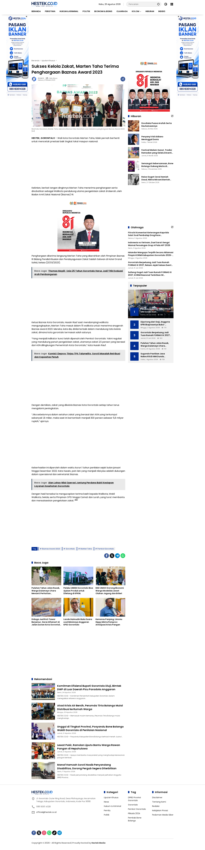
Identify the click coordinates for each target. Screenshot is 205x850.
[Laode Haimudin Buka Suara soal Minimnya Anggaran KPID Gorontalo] (78, 607)
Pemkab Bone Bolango (134, 819)
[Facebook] (106, 555)
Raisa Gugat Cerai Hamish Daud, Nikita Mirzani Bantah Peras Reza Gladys (155, 178)
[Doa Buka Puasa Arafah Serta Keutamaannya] (133, 125)
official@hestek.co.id (46, 812)
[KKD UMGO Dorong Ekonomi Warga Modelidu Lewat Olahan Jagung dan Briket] (110, 576)
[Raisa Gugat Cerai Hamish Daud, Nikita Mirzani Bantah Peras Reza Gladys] (133, 179)
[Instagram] (44, 833)
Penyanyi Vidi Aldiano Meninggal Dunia (152, 138)
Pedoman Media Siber (162, 814)
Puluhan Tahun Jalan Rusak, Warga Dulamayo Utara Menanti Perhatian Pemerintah (46, 591)
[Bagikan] (122, 79)
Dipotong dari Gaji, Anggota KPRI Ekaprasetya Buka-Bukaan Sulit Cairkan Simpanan (155, 323)
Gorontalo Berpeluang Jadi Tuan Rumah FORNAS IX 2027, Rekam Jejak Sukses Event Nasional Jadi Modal (149, 264)
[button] (158, 4)
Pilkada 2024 (134, 813)
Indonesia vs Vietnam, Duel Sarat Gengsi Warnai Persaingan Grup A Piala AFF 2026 (149, 244)
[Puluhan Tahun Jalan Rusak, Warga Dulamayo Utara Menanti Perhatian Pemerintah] (46, 576)
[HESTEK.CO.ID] (44, 4)
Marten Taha (86, 548)
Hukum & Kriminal (112, 806)
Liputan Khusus (111, 797)
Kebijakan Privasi (160, 810)
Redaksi (155, 806)
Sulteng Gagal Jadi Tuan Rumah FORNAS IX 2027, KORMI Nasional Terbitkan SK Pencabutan (150, 273)
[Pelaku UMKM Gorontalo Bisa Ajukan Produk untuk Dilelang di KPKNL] (78, 576)
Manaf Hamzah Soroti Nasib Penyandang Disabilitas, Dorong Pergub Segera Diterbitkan (86, 766)
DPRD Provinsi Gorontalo (134, 799)
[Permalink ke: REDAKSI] (35, 79)
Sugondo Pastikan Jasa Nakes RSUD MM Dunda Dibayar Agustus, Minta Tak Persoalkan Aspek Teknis (155, 355)
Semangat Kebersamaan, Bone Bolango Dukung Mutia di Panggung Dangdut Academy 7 (157, 165)
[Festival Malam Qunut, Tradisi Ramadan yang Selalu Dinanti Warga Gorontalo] (133, 152)
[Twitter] (112, 555)
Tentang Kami (159, 801)
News (106, 801)
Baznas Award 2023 (51, 548)
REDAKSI (41, 78)
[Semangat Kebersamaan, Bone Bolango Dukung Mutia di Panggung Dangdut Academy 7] (133, 166)
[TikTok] (54, 833)
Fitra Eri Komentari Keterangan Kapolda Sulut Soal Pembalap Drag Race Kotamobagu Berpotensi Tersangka (148, 234)
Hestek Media (98, 842)
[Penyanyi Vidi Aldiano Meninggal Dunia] (133, 139)
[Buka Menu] (171, 4)
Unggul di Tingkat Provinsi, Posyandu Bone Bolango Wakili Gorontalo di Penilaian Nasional (90, 728)
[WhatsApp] (122, 555)
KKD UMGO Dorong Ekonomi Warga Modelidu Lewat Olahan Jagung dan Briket (110, 591)
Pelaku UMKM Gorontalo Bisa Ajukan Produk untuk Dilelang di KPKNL (78, 591)
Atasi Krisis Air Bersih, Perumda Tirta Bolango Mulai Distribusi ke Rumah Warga (90, 707)
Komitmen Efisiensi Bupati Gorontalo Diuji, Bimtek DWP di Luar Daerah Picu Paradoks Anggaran (89, 687)
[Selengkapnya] (172, 116)
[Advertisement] (102, 36)
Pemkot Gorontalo (105, 548)
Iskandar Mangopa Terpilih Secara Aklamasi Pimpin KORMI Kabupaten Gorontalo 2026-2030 (150, 254)
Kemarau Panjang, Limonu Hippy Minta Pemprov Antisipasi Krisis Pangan (109, 622)
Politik (106, 814)
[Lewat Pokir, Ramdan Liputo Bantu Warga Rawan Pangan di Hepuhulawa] (43, 750)
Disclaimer (157, 797)
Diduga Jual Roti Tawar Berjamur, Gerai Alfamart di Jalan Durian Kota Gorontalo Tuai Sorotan (46, 622)
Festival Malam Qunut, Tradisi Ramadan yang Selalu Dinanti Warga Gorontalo (156, 151)
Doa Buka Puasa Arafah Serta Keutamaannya (156, 124)
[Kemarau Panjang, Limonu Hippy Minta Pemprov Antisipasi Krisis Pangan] (110, 607)
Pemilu (107, 810)
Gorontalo (70, 548)
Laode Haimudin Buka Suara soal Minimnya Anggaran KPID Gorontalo (77, 622)
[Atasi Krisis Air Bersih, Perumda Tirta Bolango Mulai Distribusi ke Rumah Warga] (43, 711)
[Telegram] (117, 555)
